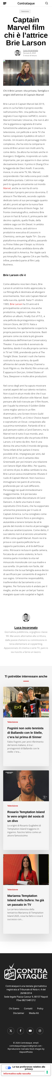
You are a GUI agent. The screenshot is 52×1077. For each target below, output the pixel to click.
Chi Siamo (14, 1008)
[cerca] (46, 3)
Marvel (7, 188)
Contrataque (26, 3)
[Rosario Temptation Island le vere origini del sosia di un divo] (26, 810)
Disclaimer (18, 1013)
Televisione (25, 11)
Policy (40, 1008)
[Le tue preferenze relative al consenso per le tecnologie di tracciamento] (47, 1072)
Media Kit (34, 1013)
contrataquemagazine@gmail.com (25, 1045)
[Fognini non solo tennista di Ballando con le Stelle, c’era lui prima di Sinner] (26, 726)
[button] (4, 3)
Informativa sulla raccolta (17, 1073)
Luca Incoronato (30, 50)
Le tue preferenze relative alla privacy (28, 1067)
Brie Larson (16, 304)
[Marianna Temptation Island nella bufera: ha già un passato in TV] (26, 894)
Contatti (28, 1008)
